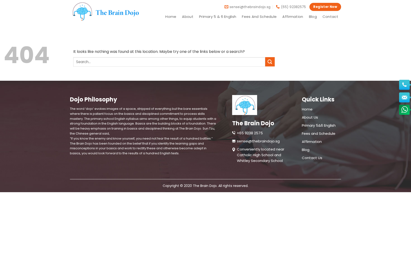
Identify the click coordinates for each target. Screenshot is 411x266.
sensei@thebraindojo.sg (258, 141)
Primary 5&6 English (319, 125)
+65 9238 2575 (250, 133)
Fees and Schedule (259, 16)
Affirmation (292, 16)
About (187, 16)
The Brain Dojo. (205, 185)
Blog (313, 16)
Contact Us (312, 157)
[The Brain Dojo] (104, 11)
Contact (330, 16)
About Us (310, 117)
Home (170, 16)
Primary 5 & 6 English (217, 16)
